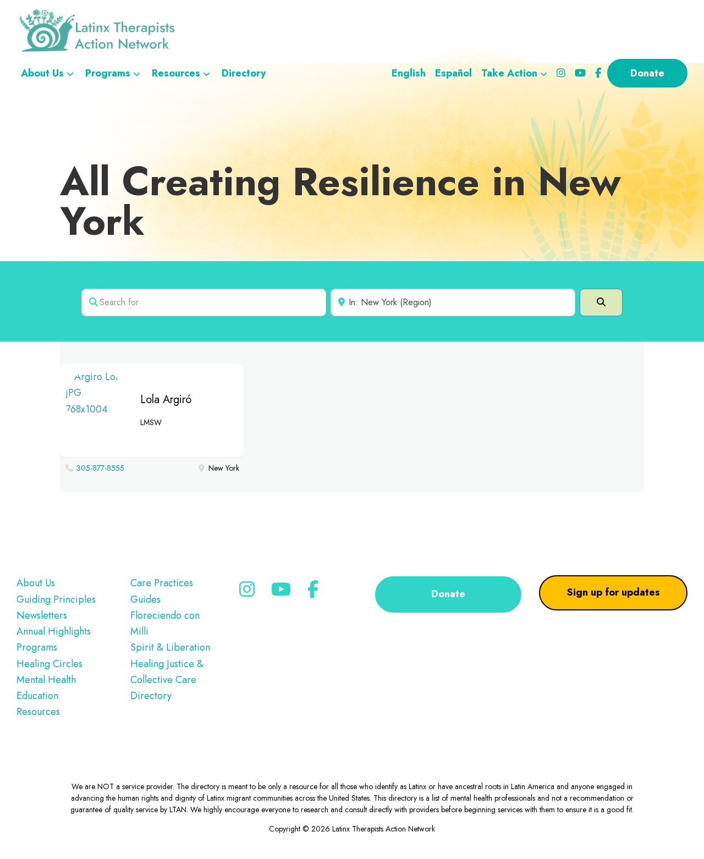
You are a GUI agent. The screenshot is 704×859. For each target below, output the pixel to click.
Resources (38, 711)
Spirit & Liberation (170, 647)
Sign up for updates (613, 592)
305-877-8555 (100, 467)
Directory (151, 696)
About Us (35, 583)
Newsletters (41, 615)
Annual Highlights (53, 631)
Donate (448, 594)
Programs (36, 647)
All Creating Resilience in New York (340, 201)
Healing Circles (49, 664)
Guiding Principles (56, 599)
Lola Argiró (165, 400)
